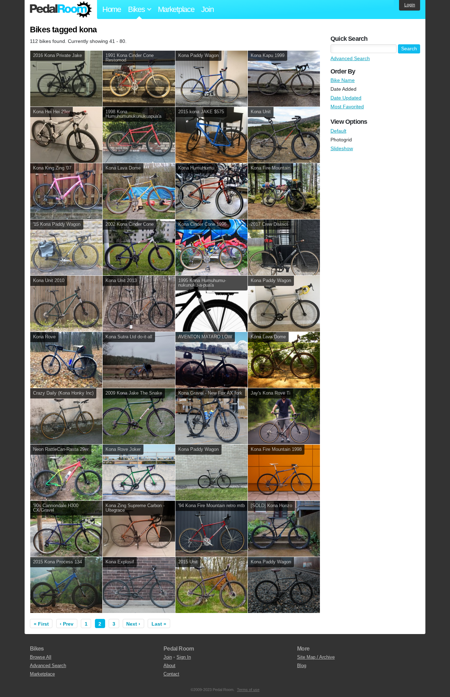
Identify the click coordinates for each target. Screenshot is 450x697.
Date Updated (345, 98)
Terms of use (248, 690)
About (169, 665)
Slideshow (341, 148)
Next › (133, 624)
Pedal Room (61, 9)
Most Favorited (347, 106)
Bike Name (342, 80)
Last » (159, 624)
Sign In (183, 657)
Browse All (40, 657)
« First (41, 624)
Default (338, 131)
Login (409, 4)
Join (207, 9)
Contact (171, 674)
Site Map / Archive (316, 657)
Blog (301, 665)
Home (111, 9)
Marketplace (176, 9)
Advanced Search (350, 58)
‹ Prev (66, 624)
